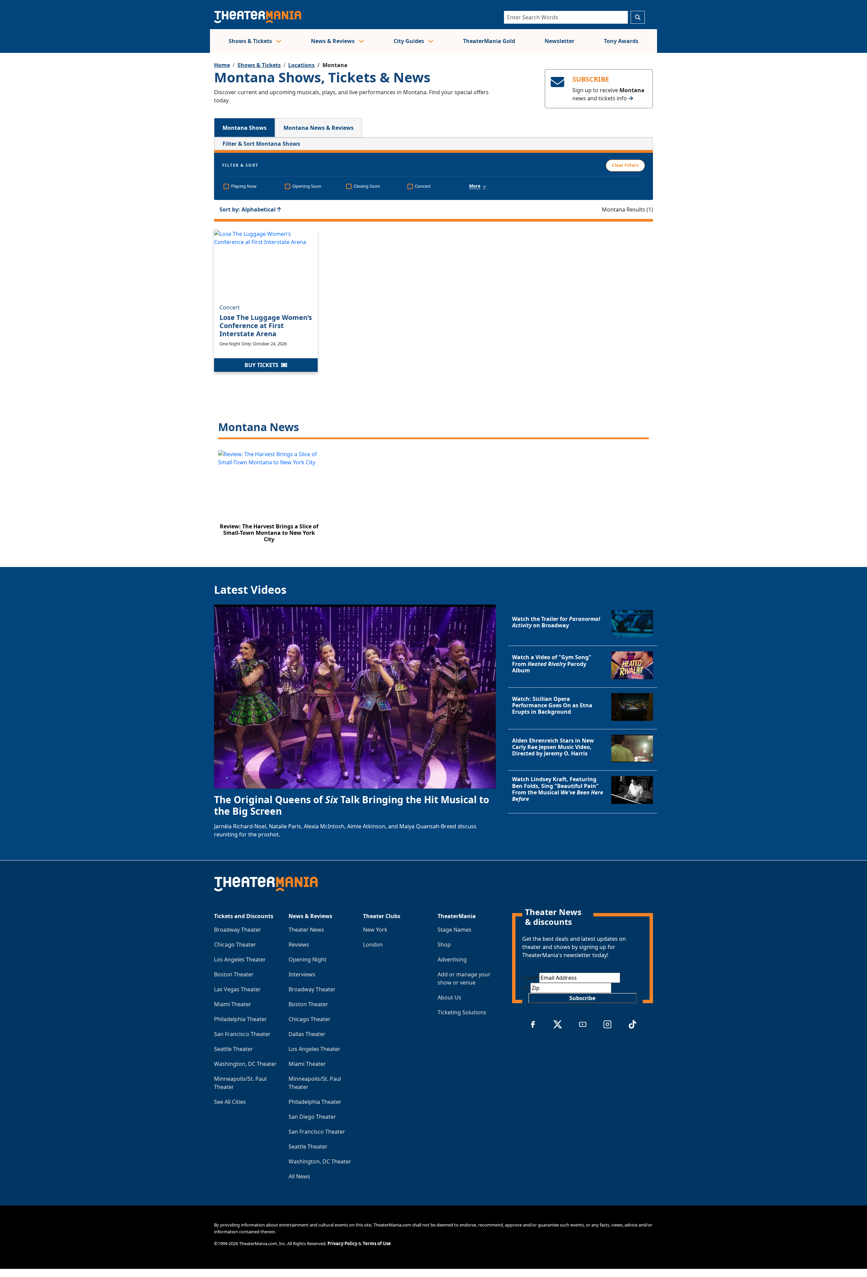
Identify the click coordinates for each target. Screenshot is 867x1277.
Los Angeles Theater (240, 959)
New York (375, 929)
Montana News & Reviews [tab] (318, 127)
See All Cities (230, 1102)
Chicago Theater (235, 944)
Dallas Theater (307, 1034)
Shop (444, 944)
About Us (449, 997)
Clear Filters (625, 165)
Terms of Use (377, 1243)
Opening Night (307, 959)
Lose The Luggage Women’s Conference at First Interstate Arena (265, 325)
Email (530, 977)
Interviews (302, 974)
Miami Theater (232, 1004)
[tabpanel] (433, 344)
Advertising (452, 959)
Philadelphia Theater (240, 1019)
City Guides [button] (409, 41)
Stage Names (454, 929)
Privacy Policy (342, 1243)
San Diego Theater (312, 1116)
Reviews (299, 944)
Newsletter (559, 41)
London (373, 944)
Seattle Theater (233, 1049)
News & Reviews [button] (333, 41)
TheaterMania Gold (489, 41)
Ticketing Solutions (462, 1012)
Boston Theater (234, 974)
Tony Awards (621, 41)
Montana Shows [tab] (245, 127)
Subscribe (582, 998)
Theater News (306, 929)
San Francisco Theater (242, 1034)
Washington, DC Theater (245, 1064)
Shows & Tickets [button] (251, 41)
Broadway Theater (237, 929)
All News (299, 1176)
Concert (229, 307)
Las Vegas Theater (237, 989)
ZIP (526, 988)
